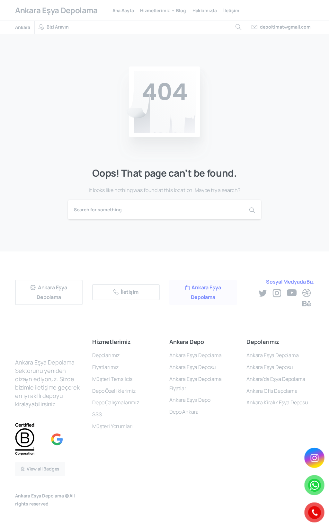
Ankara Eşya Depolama (56, 10)
